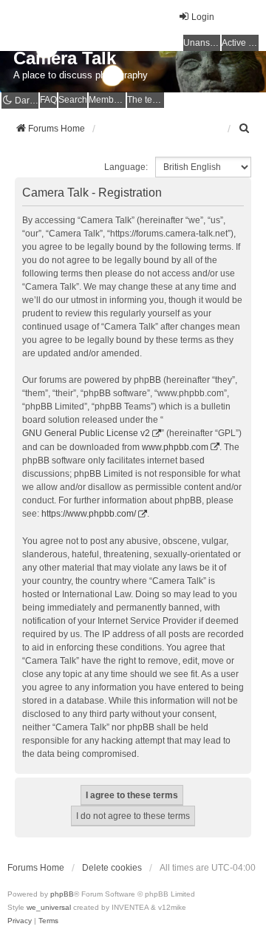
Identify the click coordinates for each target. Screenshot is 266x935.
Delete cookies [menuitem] (112, 868)
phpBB (62, 894)
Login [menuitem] (202, 17)
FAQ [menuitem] (48, 100)
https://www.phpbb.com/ (88, 514)
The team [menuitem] (145, 100)
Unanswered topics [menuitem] (201, 43)
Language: (126, 167)
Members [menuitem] (107, 100)
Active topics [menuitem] (240, 43)
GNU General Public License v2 (86, 433)
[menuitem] (244, 128)
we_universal (49, 907)
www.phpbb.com (175, 447)
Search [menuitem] (72, 100)
